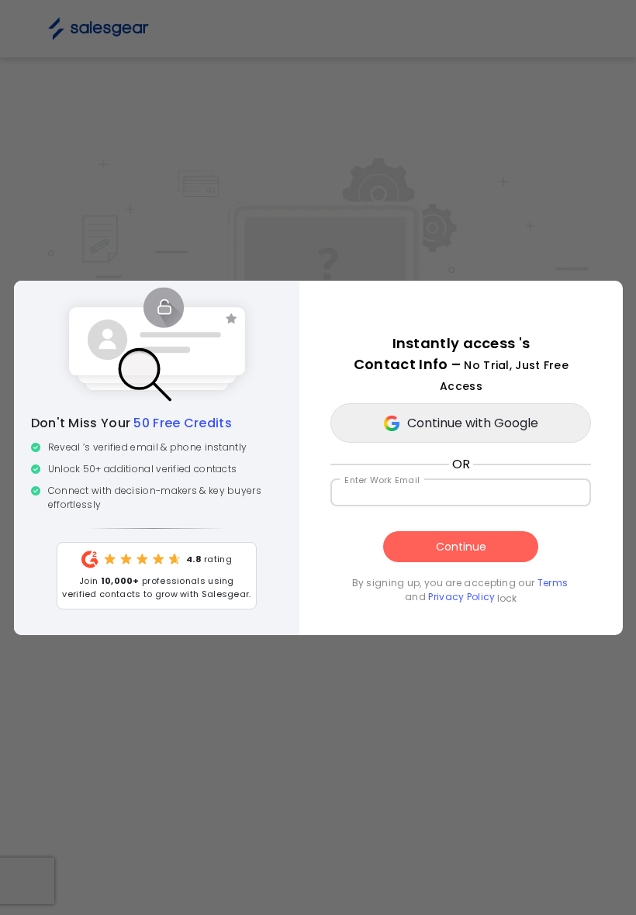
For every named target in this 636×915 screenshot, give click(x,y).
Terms (552, 582)
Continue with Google (472, 423)
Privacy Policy (461, 596)
